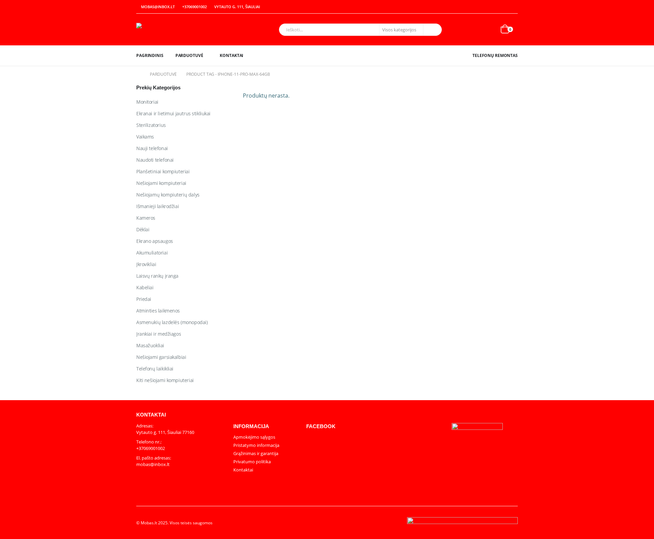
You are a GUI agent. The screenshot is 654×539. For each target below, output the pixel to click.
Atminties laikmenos (158, 310)
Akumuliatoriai (152, 252)
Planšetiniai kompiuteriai (163, 171)
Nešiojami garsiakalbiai (161, 357)
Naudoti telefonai (155, 160)
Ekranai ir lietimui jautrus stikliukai (173, 113)
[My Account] (498, 7)
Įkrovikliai (146, 264)
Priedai (143, 299)
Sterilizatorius (151, 125)
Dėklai (142, 229)
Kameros (145, 218)
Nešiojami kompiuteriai (161, 183)
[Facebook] (513, 6)
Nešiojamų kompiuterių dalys (168, 194)
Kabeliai (145, 287)
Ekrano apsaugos (154, 241)
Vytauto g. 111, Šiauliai (237, 6)
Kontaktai (231, 55)
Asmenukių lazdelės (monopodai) (171, 322)
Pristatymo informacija (256, 445)
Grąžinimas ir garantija (255, 453)
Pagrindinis (150, 55)
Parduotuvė (189, 55)
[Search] (431, 29)
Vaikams (145, 136)
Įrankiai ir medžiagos (158, 334)
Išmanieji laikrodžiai (157, 206)
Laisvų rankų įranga (157, 276)
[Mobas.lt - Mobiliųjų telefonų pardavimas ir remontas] (178, 29)
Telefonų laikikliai (154, 368)
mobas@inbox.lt (158, 6)
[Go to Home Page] (138, 74)
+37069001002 (194, 6)
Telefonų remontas (495, 55)
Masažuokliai (150, 345)
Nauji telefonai (152, 148)
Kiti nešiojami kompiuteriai (165, 380)
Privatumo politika (252, 461)
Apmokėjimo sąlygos (254, 437)
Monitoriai (147, 102)
